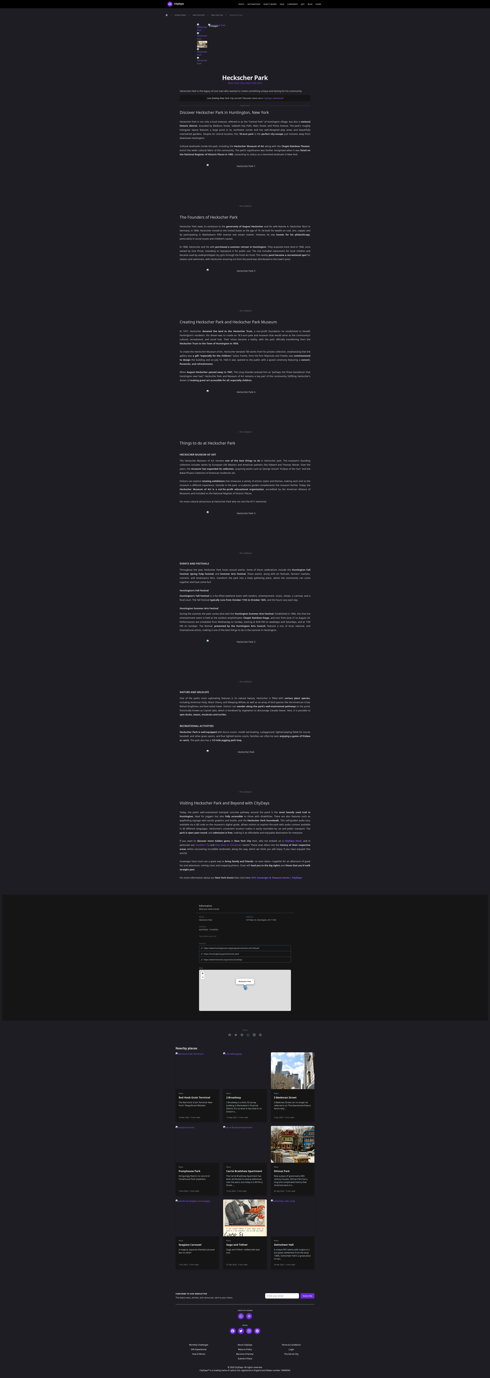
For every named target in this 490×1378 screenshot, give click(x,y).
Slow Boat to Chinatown (228, 844)
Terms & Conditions (291, 1344)
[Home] (166, 15)
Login (318, 4)
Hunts (241, 4)
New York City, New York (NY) (245, 83)
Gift (303, 4)
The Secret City (291, 1354)
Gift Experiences (199, 1349)
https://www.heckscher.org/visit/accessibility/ (223, 959)
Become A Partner (245, 1354)
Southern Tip (202, 844)
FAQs (282, 4)
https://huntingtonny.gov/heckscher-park (221, 954)
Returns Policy (245, 1349)
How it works (270, 4)
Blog (310, 4)
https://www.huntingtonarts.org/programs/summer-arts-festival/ (231, 948)
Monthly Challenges (198, 1344)
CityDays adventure (273, 98)
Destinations (253, 4)
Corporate (292, 4)
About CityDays (245, 1344)
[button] (245, 987)
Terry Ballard (246, 206)
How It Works (198, 1354)
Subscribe (307, 1295)
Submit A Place (245, 1358)
